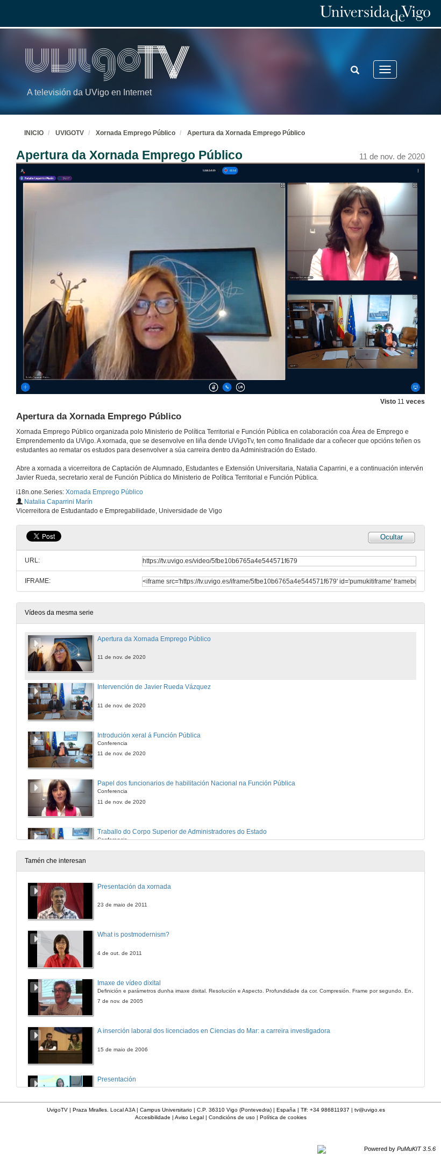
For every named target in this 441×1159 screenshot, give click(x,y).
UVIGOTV (69, 133)
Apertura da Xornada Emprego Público (246, 133)
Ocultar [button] (391, 537)
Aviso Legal (189, 1117)
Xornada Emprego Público (135, 133)
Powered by (400, 1149)
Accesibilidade (152, 1117)
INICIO (34, 133)
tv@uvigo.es (369, 1110)
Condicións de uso (232, 1117)
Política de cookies (283, 1117)
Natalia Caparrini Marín (58, 501)
